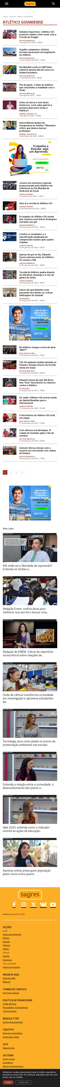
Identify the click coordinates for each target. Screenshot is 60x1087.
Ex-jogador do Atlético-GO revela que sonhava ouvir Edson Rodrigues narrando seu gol (38, 219)
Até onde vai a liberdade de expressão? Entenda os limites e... (27, 567)
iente (10, 1062)
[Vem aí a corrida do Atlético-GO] (9, 205)
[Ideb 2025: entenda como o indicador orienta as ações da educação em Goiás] (30, 810)
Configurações (23, 1082)
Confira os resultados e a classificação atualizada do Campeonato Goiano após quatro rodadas (36, 238)
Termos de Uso (9, 1011)
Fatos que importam (12, 934)
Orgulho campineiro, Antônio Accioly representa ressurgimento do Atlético (37, 52)
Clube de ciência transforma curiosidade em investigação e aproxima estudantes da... (28, 698)
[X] (33, 905)
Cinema (6, 956)
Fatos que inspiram (11, 967)
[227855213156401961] (30, 339)
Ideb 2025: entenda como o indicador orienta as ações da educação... (26, 829)
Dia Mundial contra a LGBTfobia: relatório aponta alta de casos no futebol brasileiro (36, 70)
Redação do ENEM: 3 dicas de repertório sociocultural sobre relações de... (28, 653)
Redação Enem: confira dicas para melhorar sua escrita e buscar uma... (25, 610)
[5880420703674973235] (30, 175)
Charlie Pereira (26, 194)
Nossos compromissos (13, 1066)
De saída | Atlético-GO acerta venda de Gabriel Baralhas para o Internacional (38, 400)
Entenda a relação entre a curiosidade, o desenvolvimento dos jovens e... (28, 786)
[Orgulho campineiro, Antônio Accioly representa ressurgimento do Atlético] (9, 52)
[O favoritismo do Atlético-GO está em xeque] (9, 417)
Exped (5, 1062)
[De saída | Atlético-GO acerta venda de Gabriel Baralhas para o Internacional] (9, 400)
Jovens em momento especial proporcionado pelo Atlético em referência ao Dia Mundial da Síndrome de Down (36, 187)
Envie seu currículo (11, 992)
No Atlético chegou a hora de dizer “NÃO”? (37, 348)
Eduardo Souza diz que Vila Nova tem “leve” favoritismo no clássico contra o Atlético (37, 383)
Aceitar (8, 1082)
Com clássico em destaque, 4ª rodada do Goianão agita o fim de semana (36, 433)
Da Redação (24, 298)
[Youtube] (53, 905)
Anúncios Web (9, 978)
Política (6, 938)
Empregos (7, 960)
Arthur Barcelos (27, 40)
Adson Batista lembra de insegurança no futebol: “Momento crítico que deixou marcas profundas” (37, 127)
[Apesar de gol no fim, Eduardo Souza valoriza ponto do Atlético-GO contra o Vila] (9, 257)
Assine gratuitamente (13, 1022)
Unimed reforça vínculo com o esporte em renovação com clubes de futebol (37, 451)
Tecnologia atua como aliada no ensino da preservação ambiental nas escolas (29, 743)
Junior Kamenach (27, 225)
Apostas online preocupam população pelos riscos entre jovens (27, 872)
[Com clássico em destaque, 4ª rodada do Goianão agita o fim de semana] (9, 432)
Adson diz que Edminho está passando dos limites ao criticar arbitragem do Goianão (36, 293)
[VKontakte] (43, 905)
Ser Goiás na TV (8, 534)
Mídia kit (6, 981)
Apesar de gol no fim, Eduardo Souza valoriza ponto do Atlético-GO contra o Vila (36, 257)
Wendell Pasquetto (28, 114)
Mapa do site (9, 1048)
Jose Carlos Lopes (27, 353)
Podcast (6, 945)
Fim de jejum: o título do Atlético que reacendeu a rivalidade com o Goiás (37, 88)
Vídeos (6, 949)
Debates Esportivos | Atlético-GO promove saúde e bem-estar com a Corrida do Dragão (37, 35)
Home (5, 16)
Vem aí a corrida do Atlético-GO (35, 203)
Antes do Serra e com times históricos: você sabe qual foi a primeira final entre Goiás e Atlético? (35, 106)
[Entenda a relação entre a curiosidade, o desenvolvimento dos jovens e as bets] (30, 767)
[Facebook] (14, 905)
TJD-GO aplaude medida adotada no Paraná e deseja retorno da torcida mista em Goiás (37, 365)
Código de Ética (9, 1004)
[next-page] (22, 472)
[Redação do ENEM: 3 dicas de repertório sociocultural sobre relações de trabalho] (30, 634)
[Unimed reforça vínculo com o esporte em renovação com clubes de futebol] (9, 450)
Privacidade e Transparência (15, 1007)
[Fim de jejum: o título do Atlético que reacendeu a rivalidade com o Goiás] (9, 87)
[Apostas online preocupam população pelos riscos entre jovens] (30, 853)
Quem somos (9, 1059)
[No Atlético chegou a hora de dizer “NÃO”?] (9, 349)
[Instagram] (24, 905)
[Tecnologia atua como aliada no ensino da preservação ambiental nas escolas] (30, 724)
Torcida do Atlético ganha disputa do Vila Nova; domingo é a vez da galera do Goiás (36, 275)
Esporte (12, 16)
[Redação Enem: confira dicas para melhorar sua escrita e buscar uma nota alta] (30, 591)
